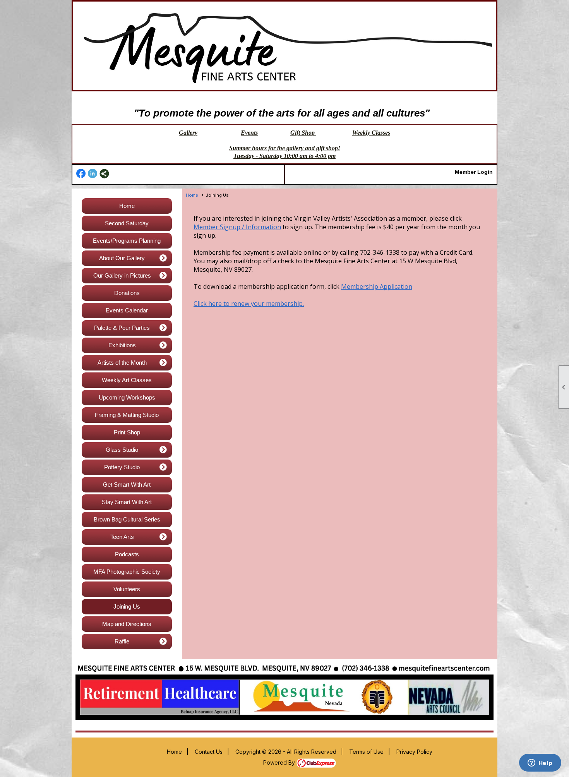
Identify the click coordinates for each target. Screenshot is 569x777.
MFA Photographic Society (126, 571)
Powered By (279, 762)
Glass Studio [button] (122, 449)
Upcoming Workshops (127, 397)
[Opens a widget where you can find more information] (540, 763)
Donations (127, 293)
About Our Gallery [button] (122, 258)
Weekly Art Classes (127, 380)
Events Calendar (127, 310)
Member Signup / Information (237, 227)
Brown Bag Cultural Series (127, 519)
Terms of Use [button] (366, 751)
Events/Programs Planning (127, 240)
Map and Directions (126, 624)
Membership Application (376, 286)
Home (127, 205)
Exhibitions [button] (122, 345)
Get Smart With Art (127, 484)
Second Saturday (127, 223)
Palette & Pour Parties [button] (122, 327)
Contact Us (209, 751)
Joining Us (126, 606)
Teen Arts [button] (122, 536)
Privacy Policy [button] (414, 751)
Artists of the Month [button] (122, 362)
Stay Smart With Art (127, 502)
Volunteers (126, 589)
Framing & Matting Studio (127, 415)
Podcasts (127, 554)
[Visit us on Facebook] (81, 173)
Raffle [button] (122, 641)
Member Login (474, 172)
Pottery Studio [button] (122, 467)
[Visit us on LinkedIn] (93, 173)
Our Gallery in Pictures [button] (122, 275)
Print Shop (127, 432)
